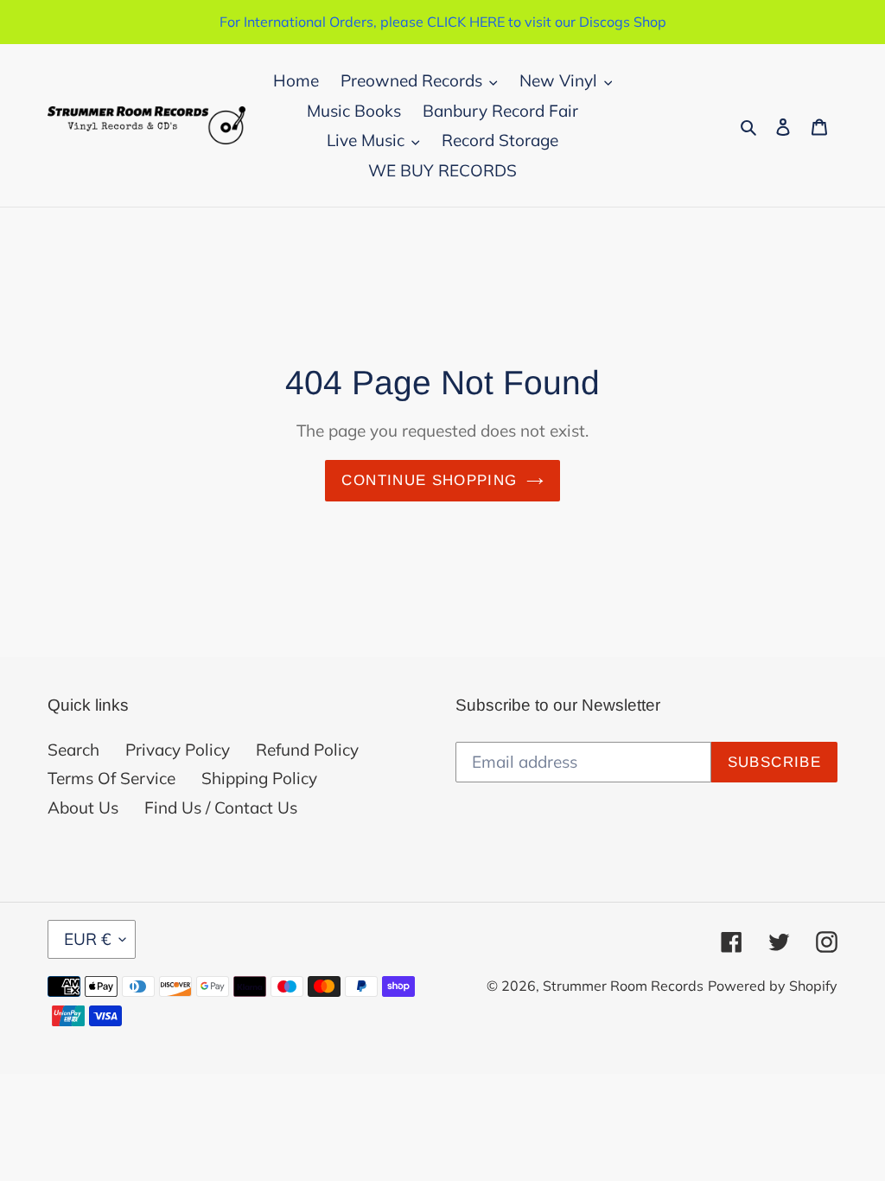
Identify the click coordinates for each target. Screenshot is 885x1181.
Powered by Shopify (772, 985)
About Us (83, 807)
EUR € (87, 939)
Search (73, 749)
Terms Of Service (111, 778)
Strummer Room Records (623, 985)
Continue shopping (429, 480)
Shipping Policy (259, 778)
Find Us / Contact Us (220, 807)
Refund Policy (307, 749)
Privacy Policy (177, 749)
